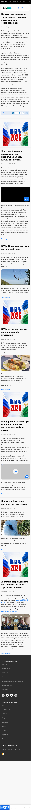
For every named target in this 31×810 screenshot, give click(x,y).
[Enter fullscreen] (29, 807)
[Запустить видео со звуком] (15, 471)
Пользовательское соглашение (12, 681)
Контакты (5, 677)
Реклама (5, 689)
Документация (7, 685)
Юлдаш (25, 2)
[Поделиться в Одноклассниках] (19, 113)
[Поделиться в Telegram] (22, 113)
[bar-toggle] (27, 8)
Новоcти (4, 2)
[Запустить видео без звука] (27, 477)
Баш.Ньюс (5, 664)
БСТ (10, 2)
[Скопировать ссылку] (26, 113)
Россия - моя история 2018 (11, 749)
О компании (6, 668)
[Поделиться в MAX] (13, 113)
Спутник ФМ (17, 2)
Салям (4, 730)
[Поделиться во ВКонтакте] (16, 113)
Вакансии (5, 673)
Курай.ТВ (5, 735)
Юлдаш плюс (6, 718)
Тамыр (4, 726)
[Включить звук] (26, 199)
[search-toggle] (22, 8)
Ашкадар (5, 722)
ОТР (3, 739)
